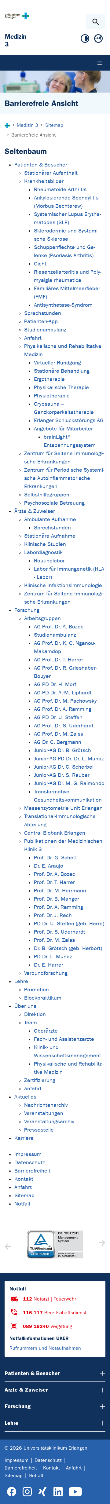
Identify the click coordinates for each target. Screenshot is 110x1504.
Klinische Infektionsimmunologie (63, 585)
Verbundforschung (46, 973)
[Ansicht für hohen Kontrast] (85, 40)
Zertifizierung (39, 1080)
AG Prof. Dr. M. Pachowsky (65, 701)
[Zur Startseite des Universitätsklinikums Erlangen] (17, 16)
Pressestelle (39, 1130)
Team (30, 1022)
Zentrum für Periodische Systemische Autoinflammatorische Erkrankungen (64, 478)
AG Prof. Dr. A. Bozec (58, 627)
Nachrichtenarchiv (46, 1105)
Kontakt (23, 1179)
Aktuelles (25, 1097)
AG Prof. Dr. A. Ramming (62, 709)
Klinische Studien (45, 544)
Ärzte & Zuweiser (34, 511)
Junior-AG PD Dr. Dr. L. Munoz (69, 759)
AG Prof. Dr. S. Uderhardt (64, 726)
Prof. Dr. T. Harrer (54, 882)
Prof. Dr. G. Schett (55, 857)
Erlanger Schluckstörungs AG (69, 420)
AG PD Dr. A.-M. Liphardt (63, 693)
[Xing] (42, 1492)
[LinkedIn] (58, 1492)
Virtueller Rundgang (57, 363)
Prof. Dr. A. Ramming (58, 907)
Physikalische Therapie (61, 387)
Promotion (36, 989)
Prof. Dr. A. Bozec (54, 874)
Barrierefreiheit (32, 1171)
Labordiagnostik (43, 552)
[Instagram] (27, 1492)
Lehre (21, 981)
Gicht (40, 264)
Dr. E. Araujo (48, 866)
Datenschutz (29, 1162)
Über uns (25, 1006)
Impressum (28, 1154)
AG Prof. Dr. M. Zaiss (58, 734)
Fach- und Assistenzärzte (64, 1039)
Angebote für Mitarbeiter (63, 429)
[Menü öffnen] (100, 63)
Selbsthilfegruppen (46, 495)
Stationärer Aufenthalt (51, 173)
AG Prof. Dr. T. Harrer (58, 660)
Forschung (26, 610)
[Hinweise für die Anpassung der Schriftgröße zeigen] (98, 40)
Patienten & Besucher (40, 165)
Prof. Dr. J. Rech (53, 915)
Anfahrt (33, 338)
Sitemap (24, 1195)
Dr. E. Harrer (48, 965)
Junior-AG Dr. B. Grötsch (62, 750)
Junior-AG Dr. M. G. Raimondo (69, 783)
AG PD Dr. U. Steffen (58, 717)
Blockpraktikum (42, 998)
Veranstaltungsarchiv (49, 1121)
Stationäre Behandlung (62, 371)
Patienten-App (41, 321)
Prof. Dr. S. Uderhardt (59, 932)
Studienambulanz (45, 330)
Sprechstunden (42, 313)
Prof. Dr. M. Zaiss (54, 940)
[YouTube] (75, 1492)
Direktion (35, 1014)
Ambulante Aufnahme (50, 519)
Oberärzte (46, 1031)
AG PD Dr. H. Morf (55, 684)
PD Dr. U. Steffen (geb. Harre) (69, 923)
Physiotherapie (52, 396)
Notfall (22, 1204)
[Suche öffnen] (95, 21)
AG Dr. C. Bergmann (57, 742)
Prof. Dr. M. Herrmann (60, 890)
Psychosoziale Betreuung (54, 503)
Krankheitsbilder (44, 181)
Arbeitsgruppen (42, 618)
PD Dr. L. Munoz (53, 956)
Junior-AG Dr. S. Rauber (62, 775)
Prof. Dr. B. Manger (56, 899)
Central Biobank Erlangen (54, 833)
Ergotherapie (49, 379)
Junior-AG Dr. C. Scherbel (64, 767)
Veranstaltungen (43, 1113)
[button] (101, 1244)
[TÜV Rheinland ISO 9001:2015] (55, 1244)
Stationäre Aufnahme (49, 536)
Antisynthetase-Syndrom (63, 305)
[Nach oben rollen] (100, 1494)
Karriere (24, 1138)
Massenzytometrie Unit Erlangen (63, 808)
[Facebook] (11, 1492)
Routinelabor (49, 561)
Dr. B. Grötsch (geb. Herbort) (68, 948)
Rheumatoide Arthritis (60, 189)
